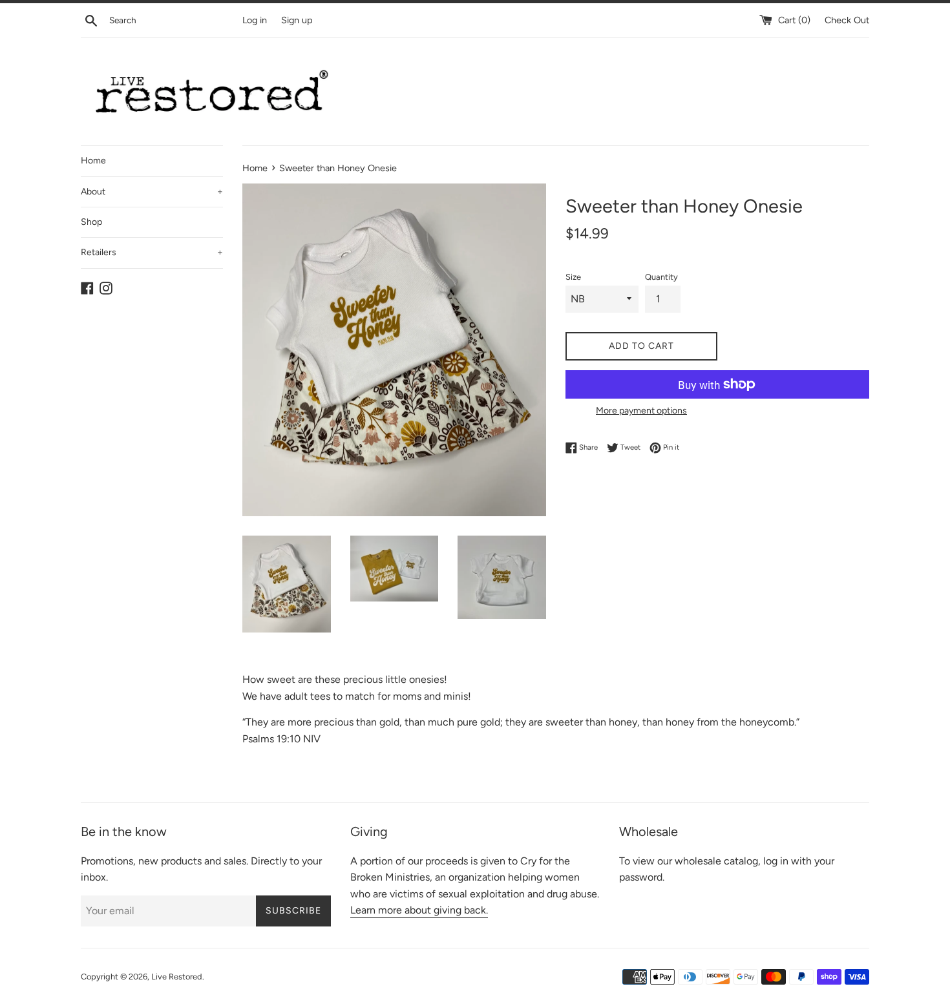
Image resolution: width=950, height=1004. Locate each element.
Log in (254, 20)
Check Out (847, 20)
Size (573, 277)
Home (93, 160)
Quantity (661, 277)
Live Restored (176, 976)
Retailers (152, 252)
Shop (91, 221)
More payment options (641, 410)
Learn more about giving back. (419, 910)
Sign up (297, 20)
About (152, 191)
